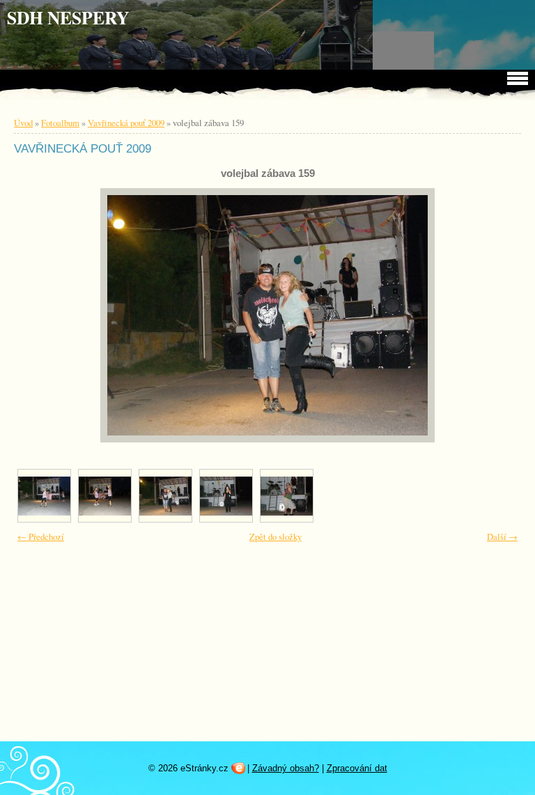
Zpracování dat (357, 768)
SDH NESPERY (68, 17)
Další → (502, 536)
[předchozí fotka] (43, 315)
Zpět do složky (275, 536)
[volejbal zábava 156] (105, 496)
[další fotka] (491, 315)
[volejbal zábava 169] (287, 496)
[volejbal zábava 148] (44, 496)
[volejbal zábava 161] (226, 496)
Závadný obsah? (285, 768)
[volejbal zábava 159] (165, 496)
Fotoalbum (60, 122)
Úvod (23, 122)
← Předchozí (40, 536)
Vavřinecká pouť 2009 (126, 122)
